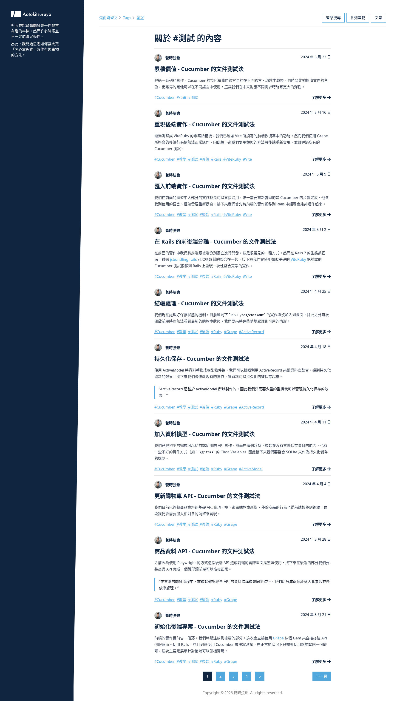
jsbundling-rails (183, 259)
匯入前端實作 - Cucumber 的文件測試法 (204, 186)
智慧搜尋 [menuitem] (333, 17)
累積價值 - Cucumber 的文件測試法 (199, 69)
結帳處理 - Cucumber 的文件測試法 (199, 303)
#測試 (193, 97)
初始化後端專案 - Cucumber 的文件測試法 (207, 626)
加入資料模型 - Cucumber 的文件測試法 (204, 434)
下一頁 (321, 676)
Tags (127, 17)
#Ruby (216, 331)
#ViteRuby (232, 159)
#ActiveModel (251, 468)
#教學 (181, 159)
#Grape (230, 331)
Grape (278, 638)
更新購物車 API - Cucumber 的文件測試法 (207, 495)
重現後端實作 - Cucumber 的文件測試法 (204, 124)
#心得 (181, 97)
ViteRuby (298, 259)
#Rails (216, 159)
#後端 (204, 159)
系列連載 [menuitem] (357, 17)
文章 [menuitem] (378, 17)
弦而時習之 (108, 17)
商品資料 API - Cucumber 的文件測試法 (204, 551)
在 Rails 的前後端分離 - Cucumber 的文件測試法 (215, 241)
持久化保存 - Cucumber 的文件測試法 (201, 358)
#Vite (247, 159)
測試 (140, 17)
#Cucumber (164, 97)
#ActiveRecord (251, 331)
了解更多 (319, 97)
